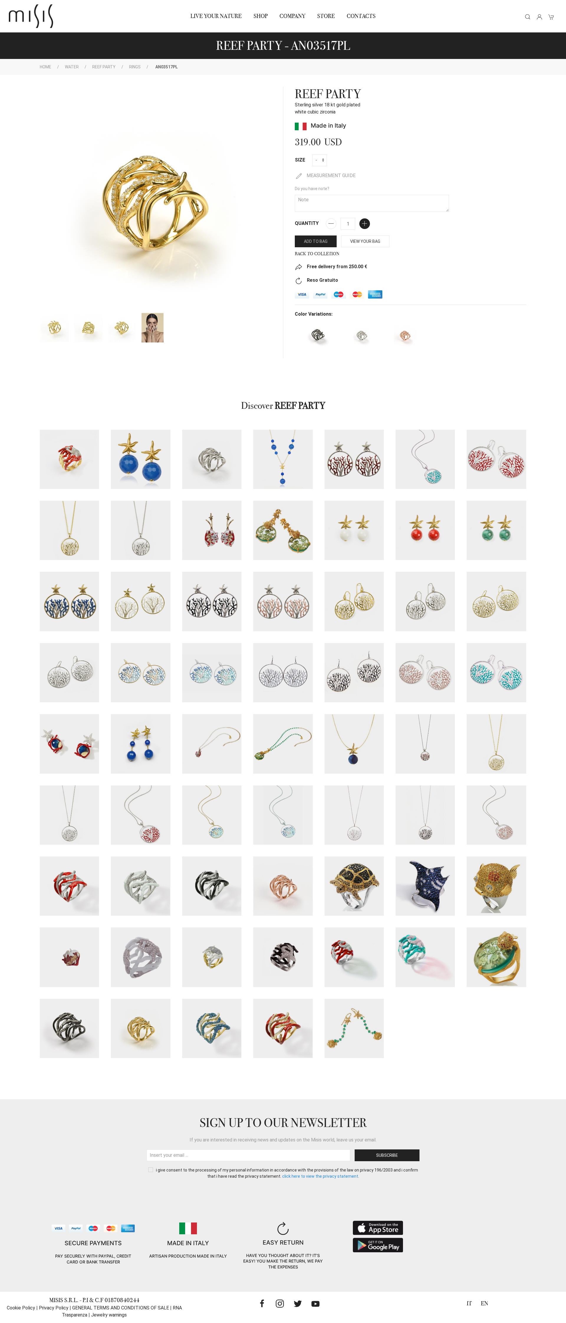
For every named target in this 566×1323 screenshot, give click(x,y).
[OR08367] (140, 459)
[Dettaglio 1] (54, 327)
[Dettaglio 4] (153, 327)
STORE (326, 16)
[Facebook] (262, 1303)
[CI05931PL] (496, 743)
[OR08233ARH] (211, 672)
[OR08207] (354, 1028)
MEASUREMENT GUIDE (330, 175)
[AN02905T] (425, 957)
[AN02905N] (282, 957)
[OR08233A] (140, 672)
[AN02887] (496, 886)
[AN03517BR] (69, 1028)
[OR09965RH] (69, 672)
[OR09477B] (140, 601)
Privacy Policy (53, 1308)
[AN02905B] (140, 957)
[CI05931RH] (69, 815)
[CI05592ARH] (282, 815)
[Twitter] (298, 1303)
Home (45, 67)
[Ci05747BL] (354, 743)
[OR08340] (69, 743)
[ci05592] (140, 815)
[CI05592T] (425, 459)
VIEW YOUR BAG (365, 241)
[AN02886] (425, 886)
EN (484, 1303)
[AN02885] (354, 886)
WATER (72, 67)
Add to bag (316, 241)
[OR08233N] (354, 672)
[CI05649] (211, 743)
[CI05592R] (496, 815)
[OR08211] (211, 530)
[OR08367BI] (354, 530)
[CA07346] (282, 459)
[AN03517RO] (282, 886)
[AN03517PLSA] (211, 1028)
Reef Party (104, 67)
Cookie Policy (21, 1308)
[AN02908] (496, 957)
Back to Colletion (317, 254)
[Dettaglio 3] (122, 327)
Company (292, 16)
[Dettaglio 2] (88, 327)
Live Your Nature (216, 16)
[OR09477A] (69, 601)
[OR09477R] (282, 601)
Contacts (361, 16)
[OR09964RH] (425, 601)
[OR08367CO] (425, 530)
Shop (261, 16)
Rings (135, 67)
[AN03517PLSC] (282, 1028)
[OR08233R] (425, 672)
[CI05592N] (425, 815)
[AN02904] (69, 957)
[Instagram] (280, 1303)
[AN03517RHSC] (69, 886)
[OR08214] (282, 530)
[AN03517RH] (211, 459)
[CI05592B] (354, 815)
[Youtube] (315, 1303)
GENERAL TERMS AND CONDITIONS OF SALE (120, 1308)
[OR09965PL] (496, 601)
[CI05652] (282, 743)
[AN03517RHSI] (140, 886)
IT (469, 1303)
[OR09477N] (211, 601)
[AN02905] (69, 459)
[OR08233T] (496, 672)
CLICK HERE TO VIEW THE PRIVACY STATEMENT (320, 1176)
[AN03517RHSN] (211, 886)
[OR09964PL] (354, 601)
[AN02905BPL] (211, 957)
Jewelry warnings (109, 1315)
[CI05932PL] (69, 530)
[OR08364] (140, 743)
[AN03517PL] (140, 1028)
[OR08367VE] (496, 530)
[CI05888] (425, 743)
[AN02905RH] (354, 957)
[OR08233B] (282, 672)
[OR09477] (354, 459)
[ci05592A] (211, 815)
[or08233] (496, 459)
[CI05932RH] (140, 530)
